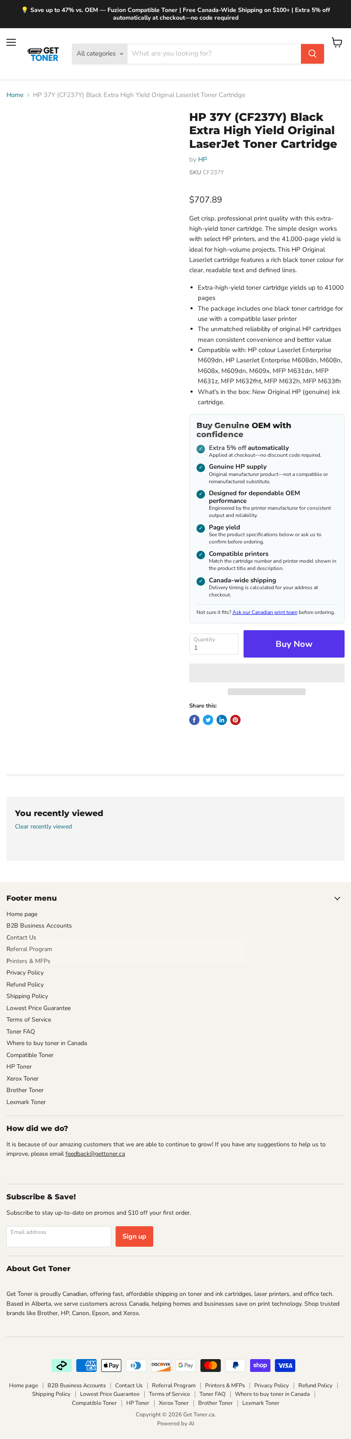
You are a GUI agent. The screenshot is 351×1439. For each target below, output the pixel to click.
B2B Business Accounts (39, 926)
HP (202, 159)
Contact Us (21, 938)
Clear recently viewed (43, 826)
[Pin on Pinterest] (235, 720)
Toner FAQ (20, 1032)
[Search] (312, 54)
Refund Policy (25, 985)
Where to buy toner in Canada (46, 1043)
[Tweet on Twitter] (208, 720)
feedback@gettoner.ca (95, 1154)
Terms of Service (28, 1020)
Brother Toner (25, 1090)
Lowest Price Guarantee (38, 1008)
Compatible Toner (30, 1055)
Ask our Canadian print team (264, 612)
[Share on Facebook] (194, 720)
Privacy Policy (25, 973)
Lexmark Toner (26, 1102)
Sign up (134, 1236)
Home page (21, 914)
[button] (267, 673)
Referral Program (29, 949)
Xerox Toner (22, 1079)
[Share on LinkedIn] (222, 720)
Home (15, 95)
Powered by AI (175, 1423)
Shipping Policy (27, 996)
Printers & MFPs (28, 961)
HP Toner (19, 1067)
